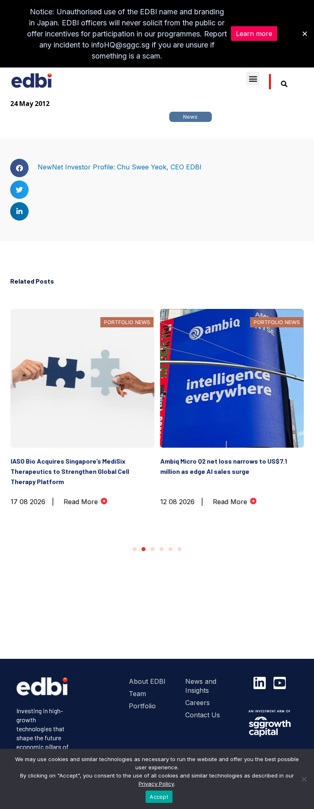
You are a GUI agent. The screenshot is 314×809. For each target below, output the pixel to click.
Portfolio (142, 706)
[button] (253, 78)
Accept (159, 796)
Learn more (254, 33)
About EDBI (147, 681)
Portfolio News (127, 322)
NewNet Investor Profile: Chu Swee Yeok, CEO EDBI (120, 167)
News (190, 116)
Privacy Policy (156, 783)
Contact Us (202, 715)
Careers (197, 703)
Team (137, 694)
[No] (304, 779)
